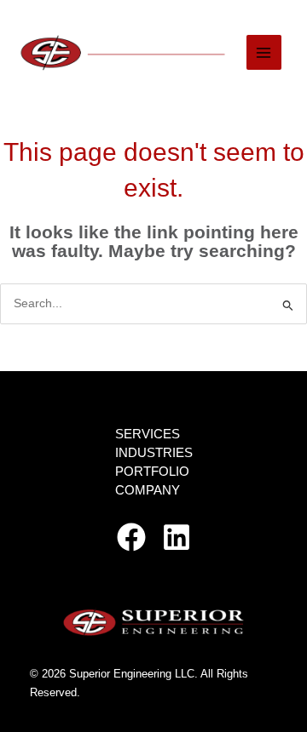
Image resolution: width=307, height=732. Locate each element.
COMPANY (147, 490)
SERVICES (147, 434)
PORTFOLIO (152, 471)
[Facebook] (131, 537)
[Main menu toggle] (263, 52)
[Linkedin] (176, 537)
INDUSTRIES (154, 453)
